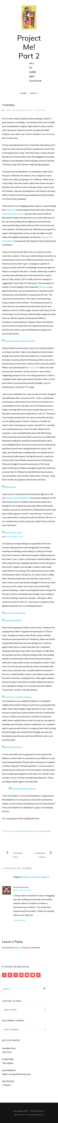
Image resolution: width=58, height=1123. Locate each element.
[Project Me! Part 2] (29, 17)
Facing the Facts (17, 855)
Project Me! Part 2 (29, 46)
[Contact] (32, 975)
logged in (18, 947)
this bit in (32, 367)
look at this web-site (20, 887)
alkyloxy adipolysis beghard (36, 877)
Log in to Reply (19, 920)
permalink (46, 831)
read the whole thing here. (17, 498)
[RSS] (38, 975)
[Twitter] (10, 975)
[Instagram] (15, 975)
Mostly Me (41, 110)
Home (23, 93)
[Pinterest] (21, 975)
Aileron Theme (19, 1115)
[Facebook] (4, 975)
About (34, 93)
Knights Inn (10, 209)
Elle (38, 367)
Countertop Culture (39, 855)
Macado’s (43, 287)
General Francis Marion (13, 213)
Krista (9, 110)
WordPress (39, 1115)
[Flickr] (27, 975)
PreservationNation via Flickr (14, 536)
